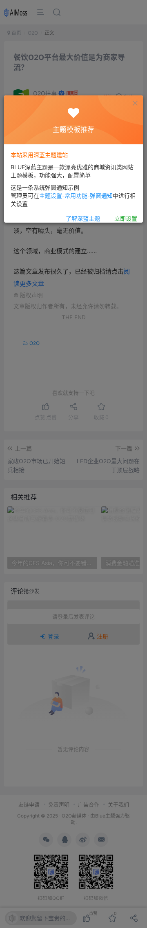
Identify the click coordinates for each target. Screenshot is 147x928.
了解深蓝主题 (83, 218)
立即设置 (125, 218)
